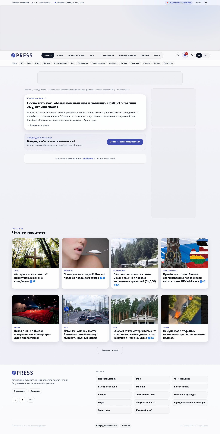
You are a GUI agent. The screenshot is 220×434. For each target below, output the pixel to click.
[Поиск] (178, 55)
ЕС (72, 63)
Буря (37, 63)
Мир (91, 55)
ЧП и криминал (106, 55)
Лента (60, 55)
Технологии (83, 63)
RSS (31, 400)
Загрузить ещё (110, 350)
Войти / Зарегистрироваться (125, 142)
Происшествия (98, 63)
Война (157, 63)
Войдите (88, 158)
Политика (135, 63)
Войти (198, 2)
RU (199, 55)
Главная (48, 55)
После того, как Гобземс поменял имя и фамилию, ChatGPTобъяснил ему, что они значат (89, 90)
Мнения (145, 55)
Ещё (156, 55)
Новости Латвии (76, 55)
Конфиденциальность (106, 425)
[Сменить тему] (192, 55)
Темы (14, 63)
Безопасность (60, 63)
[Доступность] (206, 3)
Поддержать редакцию (179, 2)
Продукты (168, 63)
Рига (29, 63)
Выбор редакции (127, 55)
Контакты (35, 391)
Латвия (124, 63)
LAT (206, 55)
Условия (126, 425)
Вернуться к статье (38, 125)
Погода (47, 63)
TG (14, 400)
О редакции (19, 391)
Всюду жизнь (40, 90)
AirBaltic (112, 63)
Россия (146, 63)
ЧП (22, 63)
